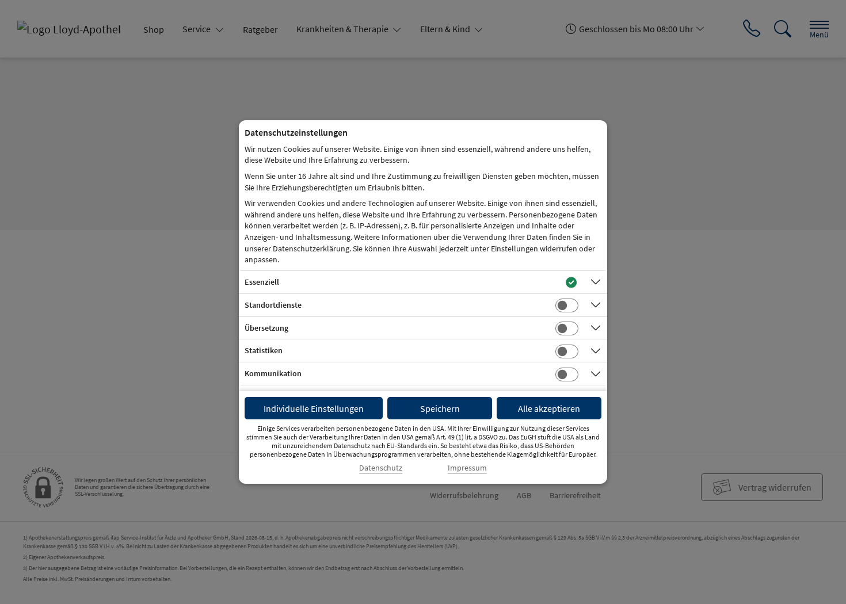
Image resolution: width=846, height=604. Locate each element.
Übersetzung (266, 328)
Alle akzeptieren (549, 408)
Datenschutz (380, 468)
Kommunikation (273, 373)
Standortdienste (273, 305)
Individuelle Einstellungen (314, 408)
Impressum (467, 468)
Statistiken (264, 350)
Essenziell (262, 282)
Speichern (440, 408)
